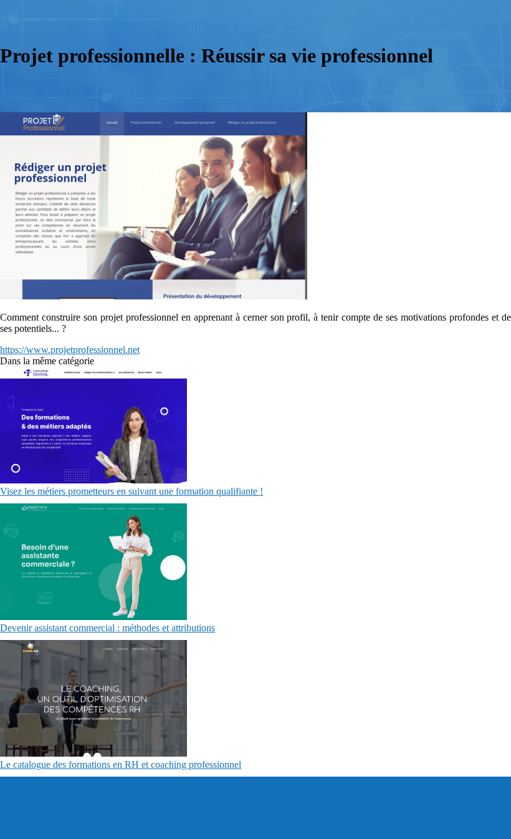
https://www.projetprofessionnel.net (70, 349)
